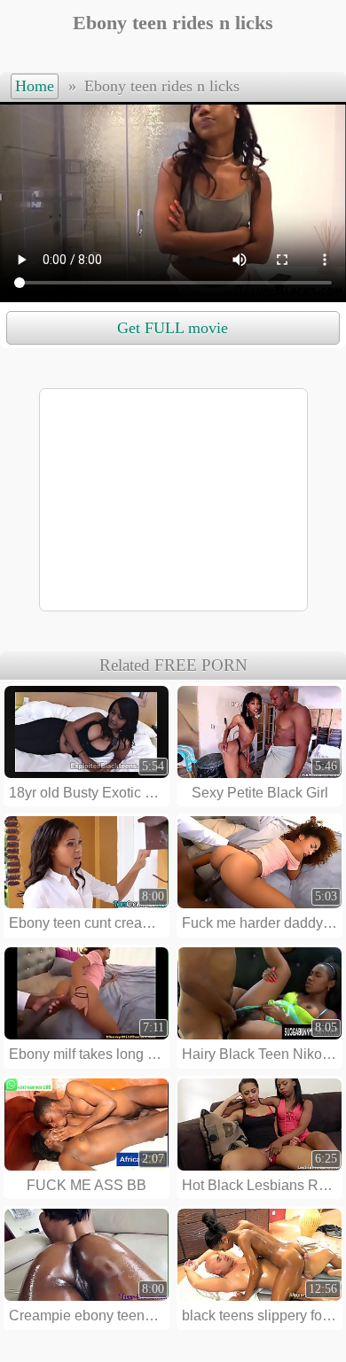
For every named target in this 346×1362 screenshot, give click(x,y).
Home (34, 86)
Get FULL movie (172, 328)
